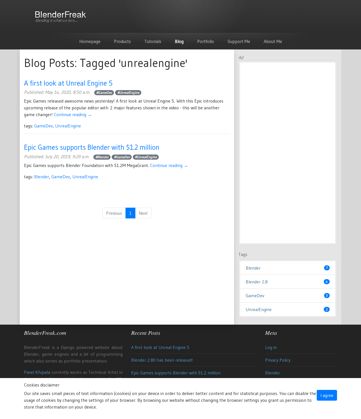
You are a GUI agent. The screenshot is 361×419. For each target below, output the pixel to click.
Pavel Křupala (37, 372)
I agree (326, 395)
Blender (41, 176)
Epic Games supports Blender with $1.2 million (91, 147)
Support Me (239, 41)
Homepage (89, 41)
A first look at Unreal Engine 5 (68, 83)
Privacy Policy (277, 360)
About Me (273, 41)
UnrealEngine (68, 126)
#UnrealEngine (128, 92)
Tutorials (152, 41)
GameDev (43, 126)
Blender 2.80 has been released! (162, 360)
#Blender (102, 157)
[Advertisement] (288, 153)
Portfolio (205, 41)
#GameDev (104, 92)
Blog (179, 41)
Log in (271, 347)
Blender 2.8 (287, 282)
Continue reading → (73, 114)
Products (122, 41)
